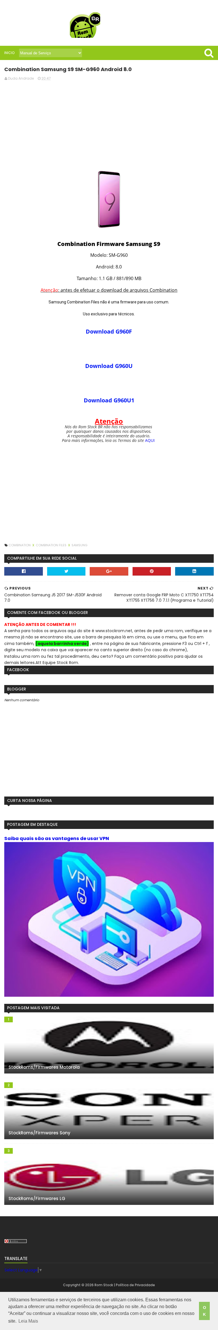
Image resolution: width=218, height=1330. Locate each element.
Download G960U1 (109, 400)
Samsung (79, 545)
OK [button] (204, 1311)
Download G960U (109, 366)
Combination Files (51, 545)
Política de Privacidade (135, 1285)
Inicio (9, 52)
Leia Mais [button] (28, 1321)
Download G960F (109, 331)
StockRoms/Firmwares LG (37, 1198)
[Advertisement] (108, 125)
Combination (20, 545)
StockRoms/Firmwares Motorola (44, 1067)
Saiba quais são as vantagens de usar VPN (56, 838)
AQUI (150, 440)
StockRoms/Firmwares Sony (39, 1133)
